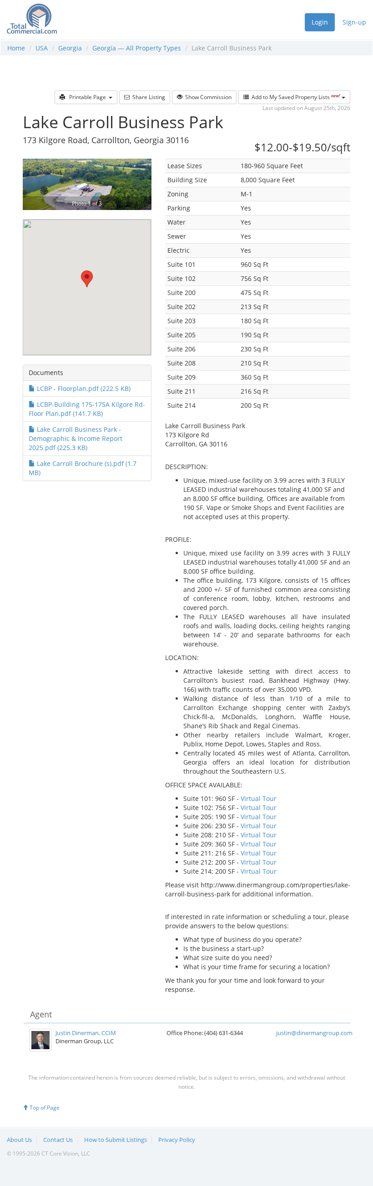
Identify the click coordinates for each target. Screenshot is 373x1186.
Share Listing (147, 97)
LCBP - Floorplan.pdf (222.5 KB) (83, 388)
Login (320, 22)
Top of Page (44, 1107)
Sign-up (354, 22)
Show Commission (207, 97)
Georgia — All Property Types (136, 48)
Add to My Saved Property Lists (294, 97)
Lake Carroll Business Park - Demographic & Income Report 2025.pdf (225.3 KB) (75, 438)
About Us (19, 1140)
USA (41, 48)
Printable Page (87, 97)
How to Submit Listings (115, 1140)
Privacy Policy (176, 1140)
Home (16, 48)
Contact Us (58, 1140)
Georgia (70, 48)
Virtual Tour (259, 798)
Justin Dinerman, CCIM (85, 1033)
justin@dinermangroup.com (314, 1033)
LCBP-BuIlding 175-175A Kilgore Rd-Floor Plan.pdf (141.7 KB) (87, 409)
